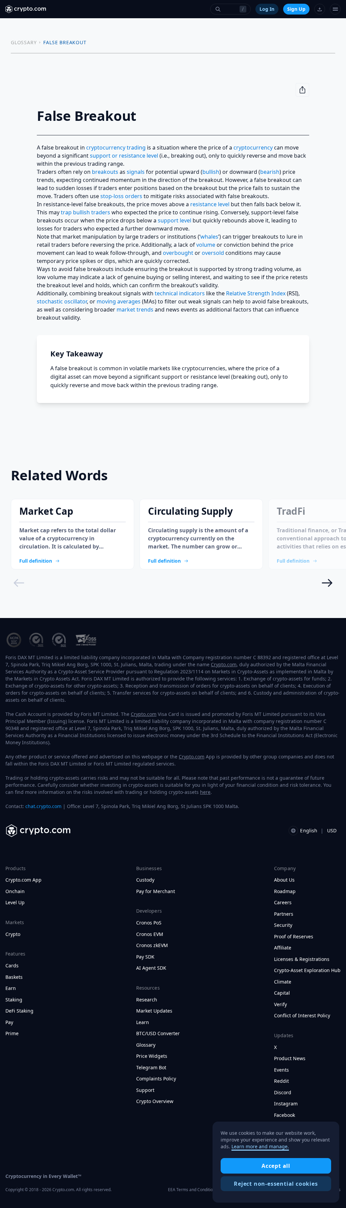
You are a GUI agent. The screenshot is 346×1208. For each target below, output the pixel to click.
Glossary (145, 1045)
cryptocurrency (253, 147)
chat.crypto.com (43, 806)
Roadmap (285, 891)
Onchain (15, 891)
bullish (210, 172)
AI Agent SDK (151, 968)
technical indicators (180, 293)
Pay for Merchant (155, 891)
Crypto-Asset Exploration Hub (307, 970)
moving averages (119, 301)
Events (281, 1070)
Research (146, 1000)
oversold (213, 253)
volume (205, 244)
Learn (142, 1022)
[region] (276, 1162)
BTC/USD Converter (158, 1033)
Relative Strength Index (256, 293)
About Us (284, 880)
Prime (12, 1033)
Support (145, 1090)
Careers (283, 903)
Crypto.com (224, 664)
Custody (145, 880)
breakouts (105, 172)
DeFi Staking (19, 1011)
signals (136, 172)
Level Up (15, 903)
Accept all (276, 1166)
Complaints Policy (156, 1079)
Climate (282, 982)
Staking (13, 1000)
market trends (135, 309)
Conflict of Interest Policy (302, 1016)
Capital (282, 993)
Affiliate (282, 948)
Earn (10, 988)
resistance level (209, 204)
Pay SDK (145, 957)
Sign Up (296, 9)
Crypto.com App (23, 880)
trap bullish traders (85, 212)
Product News (289, 1058)
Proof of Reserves (293, 937)
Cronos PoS (149, 923)
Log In (267, 9)
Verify (280, 1004)
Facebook (284, 1115)
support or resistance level (124, 155)
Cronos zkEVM (152, 945)
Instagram (286, 1104)
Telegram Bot (151, 1068)
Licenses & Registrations (301, 959)
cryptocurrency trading (116, 147)
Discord (282, 1093)
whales (209, 236)
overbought (178, 253)
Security (283, 925)
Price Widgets (151, 1056)
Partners (283, 914)
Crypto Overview (154, 1101)
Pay (9, 1022)
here (205, 792)
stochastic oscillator (62, 301)
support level (174, 220)
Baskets (14, 977)
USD (332, 830)
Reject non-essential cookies (276, 1183)
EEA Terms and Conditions (192, 1189)
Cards (12, 966)
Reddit (281, 1081)
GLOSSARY (23, 42)
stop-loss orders (121, 196)
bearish (269, 172)
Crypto (12, 934)
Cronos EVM (149, 934)
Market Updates (154, 1011)
